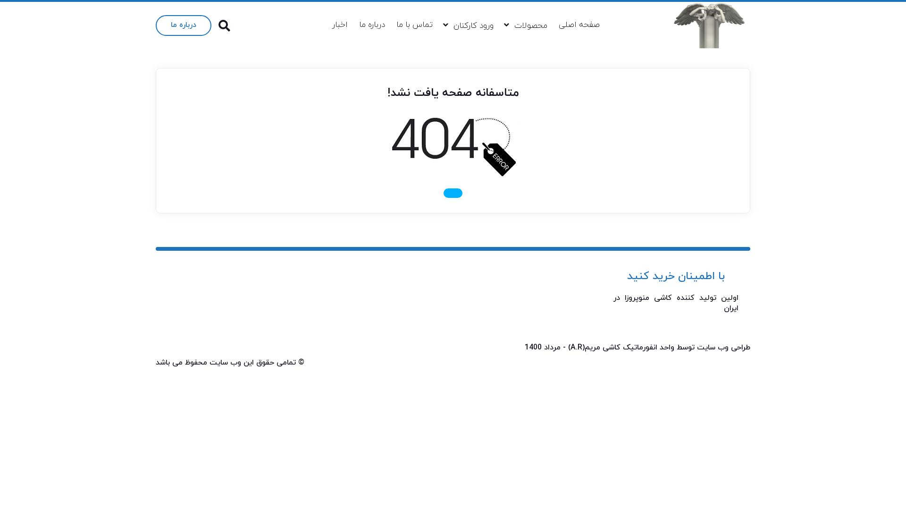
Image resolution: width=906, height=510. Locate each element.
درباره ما (372, 25)
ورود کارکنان (473, 26)
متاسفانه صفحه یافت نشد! (453, 93)
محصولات (530, 26)
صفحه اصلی (579, 25)
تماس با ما (414, 25)
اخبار (340, 25)
